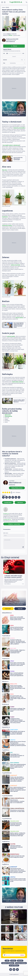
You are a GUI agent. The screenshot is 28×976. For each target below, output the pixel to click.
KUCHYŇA (12, 844)
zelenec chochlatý (15, 265)
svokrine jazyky (11, 336)
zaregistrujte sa (7, 519)
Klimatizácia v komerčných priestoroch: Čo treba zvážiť (17, 810)
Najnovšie (20, 608)
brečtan (4, 306)
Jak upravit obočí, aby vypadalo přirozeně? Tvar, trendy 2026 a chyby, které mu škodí (18, 697)
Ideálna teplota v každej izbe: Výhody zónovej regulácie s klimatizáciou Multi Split (17, 834)
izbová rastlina (19, 317)
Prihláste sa (6, 513)
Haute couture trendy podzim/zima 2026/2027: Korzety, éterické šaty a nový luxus (17, 687)
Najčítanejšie (8, 608)
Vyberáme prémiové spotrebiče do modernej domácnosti (16, 847)
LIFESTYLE (12, 740)
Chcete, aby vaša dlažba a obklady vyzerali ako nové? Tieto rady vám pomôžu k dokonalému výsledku (17, 779)
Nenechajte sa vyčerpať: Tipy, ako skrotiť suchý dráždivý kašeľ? (17, 710)
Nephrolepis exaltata (17, 381)
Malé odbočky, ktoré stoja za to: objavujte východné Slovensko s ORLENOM (17, 733)
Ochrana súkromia (21, 963)
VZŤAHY (12, 661)
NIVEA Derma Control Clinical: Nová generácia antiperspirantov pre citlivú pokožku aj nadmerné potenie (18, 743)
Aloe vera (4, 170)
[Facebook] (17, 969)
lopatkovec (5, 216)
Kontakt (13, 960)
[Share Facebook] (3, 497)
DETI (11, 752)
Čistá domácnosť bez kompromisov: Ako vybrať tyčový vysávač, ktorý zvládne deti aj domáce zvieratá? (18, 870)
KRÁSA (12, 615)
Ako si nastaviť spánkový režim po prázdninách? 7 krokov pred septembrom (16, 674)
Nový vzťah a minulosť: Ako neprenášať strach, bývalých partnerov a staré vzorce (17, 664)
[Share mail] (19, 497)
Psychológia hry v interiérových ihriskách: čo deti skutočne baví (17, 756)
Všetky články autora (16, 488)
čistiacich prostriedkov (19, 128)
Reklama (20, 960)
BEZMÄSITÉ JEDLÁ (14, 854)
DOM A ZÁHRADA (14, 762)
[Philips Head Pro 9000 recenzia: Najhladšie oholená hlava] (21, 928)
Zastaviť (14, 56)
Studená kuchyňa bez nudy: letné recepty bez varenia (17, 856)
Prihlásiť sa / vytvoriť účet (14, 524)
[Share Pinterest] (12, 497)
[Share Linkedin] (16, 497)
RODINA (12, 671)
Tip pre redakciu (14, 965)
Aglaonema (8, 414)
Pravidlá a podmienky (7, 963)
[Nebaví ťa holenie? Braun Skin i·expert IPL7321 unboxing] (7, 937)
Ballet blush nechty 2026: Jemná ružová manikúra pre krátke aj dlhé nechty (17, 618)
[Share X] (9, 497)
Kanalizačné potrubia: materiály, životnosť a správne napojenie (16, 824)
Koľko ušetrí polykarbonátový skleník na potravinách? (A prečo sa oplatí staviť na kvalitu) (18, 766)
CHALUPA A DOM (14, 821)
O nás (7, 960)
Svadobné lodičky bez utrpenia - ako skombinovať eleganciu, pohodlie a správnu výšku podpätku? (18, 641)
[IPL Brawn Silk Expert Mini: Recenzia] (21, 937)
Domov (3, 7)
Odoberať (22, 955)
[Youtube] (14, 969)
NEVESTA (12, 638)
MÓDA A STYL (13, 684)
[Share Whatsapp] (6, 497)
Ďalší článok (20, 502)
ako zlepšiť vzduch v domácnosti (11, 145)
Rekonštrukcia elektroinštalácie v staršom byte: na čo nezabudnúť (17, 801)
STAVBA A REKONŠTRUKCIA (17, 798)
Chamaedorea (8, 416)
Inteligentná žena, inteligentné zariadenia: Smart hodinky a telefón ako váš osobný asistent (17, 720)
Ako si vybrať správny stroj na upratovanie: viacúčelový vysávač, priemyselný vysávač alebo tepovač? (18, 789)
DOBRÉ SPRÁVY (14, 729)
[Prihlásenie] (2, 2)
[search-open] (5, 2)
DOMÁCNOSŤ (13, 775)
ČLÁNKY (12, 707)
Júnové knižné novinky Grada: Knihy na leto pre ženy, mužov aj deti (18, 880)
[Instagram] (10, 969)
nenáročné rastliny (7, 225)
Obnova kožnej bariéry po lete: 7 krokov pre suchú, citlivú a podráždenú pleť (17, 628)
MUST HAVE (13, 648)
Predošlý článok (7, 502)
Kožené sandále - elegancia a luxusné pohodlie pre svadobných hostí (17, 651)
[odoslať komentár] (23, 547)
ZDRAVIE (7, 7)
